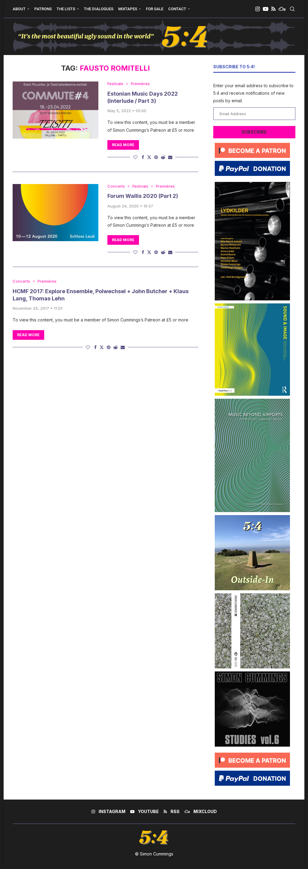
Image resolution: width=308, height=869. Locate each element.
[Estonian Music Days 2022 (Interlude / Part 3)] (55, 110)
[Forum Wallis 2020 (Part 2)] (55, 212)
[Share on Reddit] (163, 157)
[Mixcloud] (282, 9)
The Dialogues (98, 9)
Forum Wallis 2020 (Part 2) (142, 196)
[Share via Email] (170, 157)
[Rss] (273, 9)
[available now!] (252, 305)
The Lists (66, 9)
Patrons (43, 9)
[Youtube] (265, 9)
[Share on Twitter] (149, 157)
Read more (123, 145)
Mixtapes (127, 9)
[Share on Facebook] (143, 157)
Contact (177, 9)
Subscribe (254, 131)
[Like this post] (135, 157)
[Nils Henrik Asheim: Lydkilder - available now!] (252, 184)
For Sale (154, 9)
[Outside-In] (252, 517)
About (19, 9)
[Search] (292, 9)
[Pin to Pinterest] (156, 157)
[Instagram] (257, 9)
